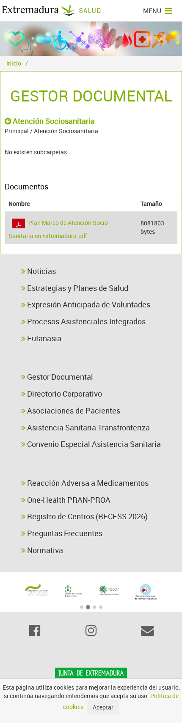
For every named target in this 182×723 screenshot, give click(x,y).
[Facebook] (34, 630)
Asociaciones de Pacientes (72, 410)
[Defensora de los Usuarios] (36, 590)
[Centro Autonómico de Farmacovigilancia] (145, 592)
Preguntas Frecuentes (63, 533)
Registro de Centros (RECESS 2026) (86, 516)
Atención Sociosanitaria (53, 121)
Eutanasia (43, 338)
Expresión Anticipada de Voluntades (87, 304)
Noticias (40, 271)
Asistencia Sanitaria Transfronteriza (87, 427)
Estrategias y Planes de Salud (76, 288)
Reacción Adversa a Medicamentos (87, 483)
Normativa (44, 550)
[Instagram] (91, 630)
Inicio (13, 63)
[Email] (147, 630)
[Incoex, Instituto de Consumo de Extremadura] (73, 591)
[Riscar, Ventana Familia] (109, 590)
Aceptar (103, 707)
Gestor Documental (59, 377)
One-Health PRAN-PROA (67, 500)
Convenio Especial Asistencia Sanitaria (93, 444)
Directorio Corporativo (63, 394)
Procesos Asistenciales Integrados (85, 321)
